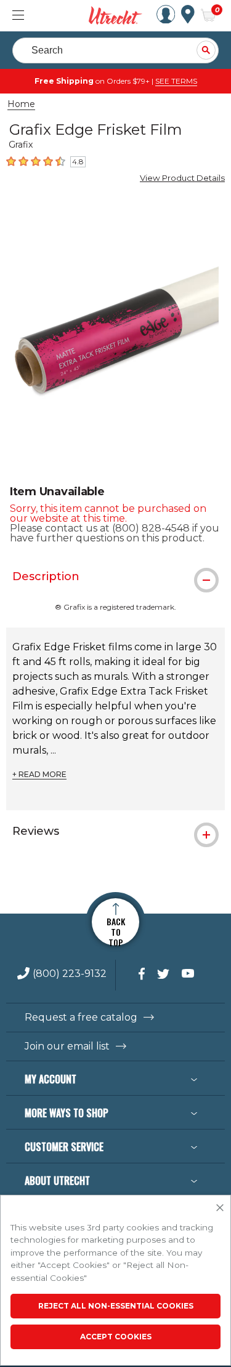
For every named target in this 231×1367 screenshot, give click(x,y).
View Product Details (182, 178)
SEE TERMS (176, 81)
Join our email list (67, 1046)
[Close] (220, 1208)
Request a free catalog (81, 1017)
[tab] (115, 576)
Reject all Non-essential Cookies (115, 1305)
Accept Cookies (116, 1336)
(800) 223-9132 (70, 974)
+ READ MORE (39, 774)
